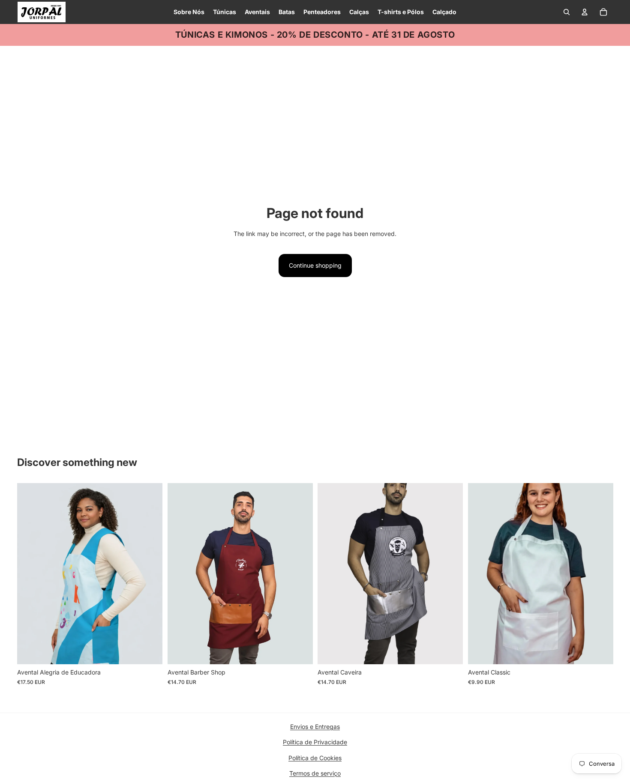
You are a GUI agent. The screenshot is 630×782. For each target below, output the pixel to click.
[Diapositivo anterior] (30, 573)
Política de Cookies (315, 757)
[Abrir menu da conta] (584, 12)
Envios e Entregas (315, 726)
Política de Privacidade (315, 742)
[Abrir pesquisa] (566, 12)
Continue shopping (315, 265)
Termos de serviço (315, 773)
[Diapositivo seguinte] (149, 573)
